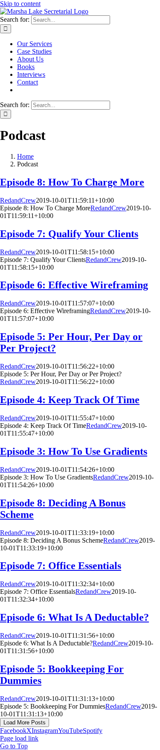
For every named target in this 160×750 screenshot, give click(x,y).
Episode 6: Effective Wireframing (74, 285)
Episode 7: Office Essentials (60, 565)
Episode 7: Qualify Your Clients (69, 233)
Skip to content (20, 3)
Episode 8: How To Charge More (72, 182)
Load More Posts (24, 722)
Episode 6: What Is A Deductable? (74, 617)
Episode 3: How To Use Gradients (73, 451)
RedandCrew (18, 200)
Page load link (19, 738)
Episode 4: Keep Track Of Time (70, 399)
